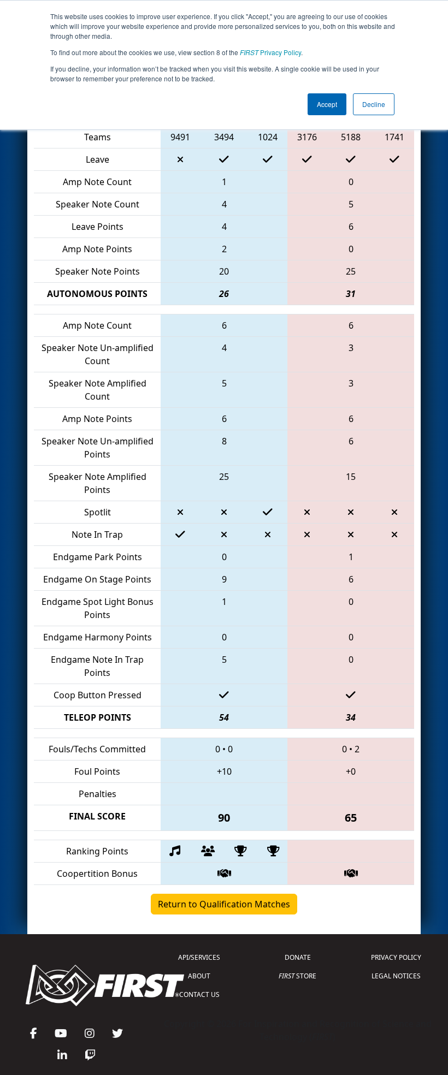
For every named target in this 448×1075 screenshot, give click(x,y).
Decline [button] (373, 104)
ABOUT (199, 976)
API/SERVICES (199, 957)
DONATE (298, 957)
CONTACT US (199, 994)
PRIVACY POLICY (396, 957)
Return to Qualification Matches (224, 904)
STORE (297, 976)
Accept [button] (327, 104)
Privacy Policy (270, 52)
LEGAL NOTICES (396, 976)
